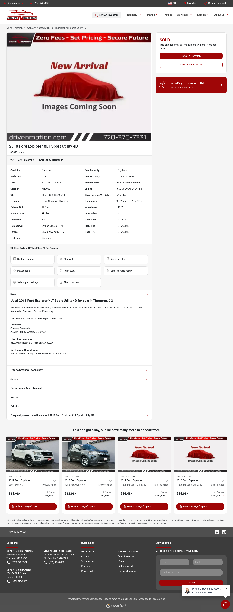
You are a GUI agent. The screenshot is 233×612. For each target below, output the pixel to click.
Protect (167, 14)
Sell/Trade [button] (183, 14)
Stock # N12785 (183, 476)
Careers (122, 561)
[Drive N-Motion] (22, 15)
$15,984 (15, 494)
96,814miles (217, 484)
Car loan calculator (128, 551)
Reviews (85, 566)
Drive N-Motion (14, 28)
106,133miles (161, 484)
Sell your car (87, 561)
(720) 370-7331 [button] (41, 3)
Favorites (192, 3)
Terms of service (127, 571)
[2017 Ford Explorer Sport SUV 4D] (32, 454)
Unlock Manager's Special (27, 506)
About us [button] (219, 14)
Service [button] (201, 14)
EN (174, 3)
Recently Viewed (217, 3)
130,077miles (105, 484)
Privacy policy (88, 571)
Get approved (88, 551)
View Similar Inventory (191, 64)
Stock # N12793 (127, 476)
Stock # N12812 (72, 476)
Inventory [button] (131, 14)
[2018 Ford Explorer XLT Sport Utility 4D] (88, 454)
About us (86, 556)
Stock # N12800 (16, 476)
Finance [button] (150, 14)
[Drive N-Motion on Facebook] (215, 532)
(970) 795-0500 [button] (19, 581)
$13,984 (71, 494)
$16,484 (126, 494)
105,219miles (49, 484)
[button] (15, 3)
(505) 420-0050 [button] (56, 562)
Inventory (31, 28)
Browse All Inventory (191, 56)
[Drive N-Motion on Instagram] (223, 532)
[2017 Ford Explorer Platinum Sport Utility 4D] (144, 454)
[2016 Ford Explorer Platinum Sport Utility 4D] (200, 454)
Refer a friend (125, 566)
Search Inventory (108, 15)
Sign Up (191, 582)
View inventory (126, 556)
